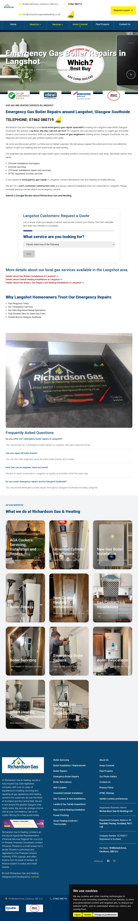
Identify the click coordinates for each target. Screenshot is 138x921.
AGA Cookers (60, 787)
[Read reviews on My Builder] (12, 908)
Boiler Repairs (22, 607)
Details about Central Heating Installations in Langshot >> (34, 279)
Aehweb (35, 877)
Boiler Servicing (23, 660)
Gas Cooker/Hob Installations (111, 604)
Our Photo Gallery (108, 776)
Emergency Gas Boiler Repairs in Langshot (56, 69)
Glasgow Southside (24, 69)
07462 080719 (75, 4)
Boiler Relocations (112, 660)
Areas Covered (80, 24)
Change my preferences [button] (105, 914)
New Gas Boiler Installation (110, 551)
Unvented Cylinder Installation (68, 793)
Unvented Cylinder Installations (68, 551)
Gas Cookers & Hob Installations (69, 798)
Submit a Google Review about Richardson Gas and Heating (38, 195)
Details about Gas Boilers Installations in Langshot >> (32, 276)
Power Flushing (61, 815)
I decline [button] (87, 914)
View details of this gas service (25, 723)
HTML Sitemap (106, 793)
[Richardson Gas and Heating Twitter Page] (113, 861)
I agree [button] (77, 914)
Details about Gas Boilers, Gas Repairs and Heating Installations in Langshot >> (45, 282)
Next (29, 254)
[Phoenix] (23, 823)
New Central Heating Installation (63, 602)
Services (56, 24)
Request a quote (122, 10)
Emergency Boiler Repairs (66, 776)
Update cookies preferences (113, 798)
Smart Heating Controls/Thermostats (29, 714)
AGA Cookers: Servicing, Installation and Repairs (23, 547)
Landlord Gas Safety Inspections (69, 804)
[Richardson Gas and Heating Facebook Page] (107, 861)
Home (13, 24)
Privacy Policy (106, 787)
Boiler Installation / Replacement (69, 765)
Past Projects (102, 24)
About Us (34, 24)
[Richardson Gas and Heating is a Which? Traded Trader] (34, 908)
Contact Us (124, 24)
